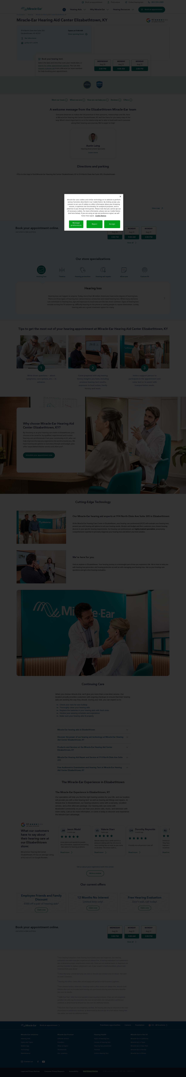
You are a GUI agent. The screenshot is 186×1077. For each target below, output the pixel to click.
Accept (112, 224)
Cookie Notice (100, 216)
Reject (94, 224)
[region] (93, 212)
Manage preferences (76, 224)
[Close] (120, 196)
